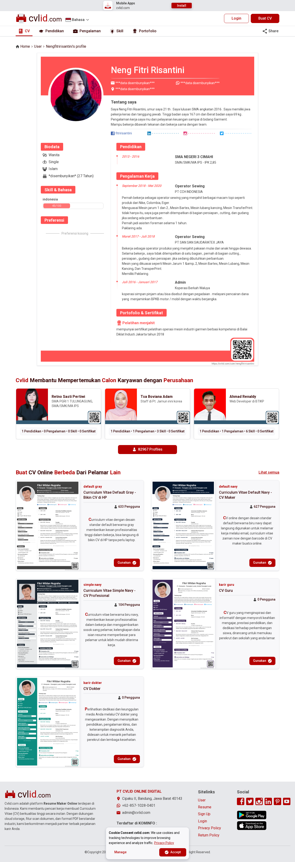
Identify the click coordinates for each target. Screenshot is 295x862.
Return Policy (208, 835)
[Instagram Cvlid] (259, 801)
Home (25, 46)
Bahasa (78, 20)
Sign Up (204, 814)
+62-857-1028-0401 (138, 805)
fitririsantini (123, 133)
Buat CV (265, 18)
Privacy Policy (209, 828)
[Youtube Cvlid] (286, 801)
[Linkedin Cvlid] (268, 801)
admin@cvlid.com (136, 812)
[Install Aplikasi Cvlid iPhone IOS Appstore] (251, 825)
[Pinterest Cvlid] (277, 801)
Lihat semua (269, 472)
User (38, 46)
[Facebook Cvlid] (240, 801)
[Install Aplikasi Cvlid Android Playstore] (251, 815)
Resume (204, 807)
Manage (120, 852)
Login (236, 18)
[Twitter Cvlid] (250, 801)
